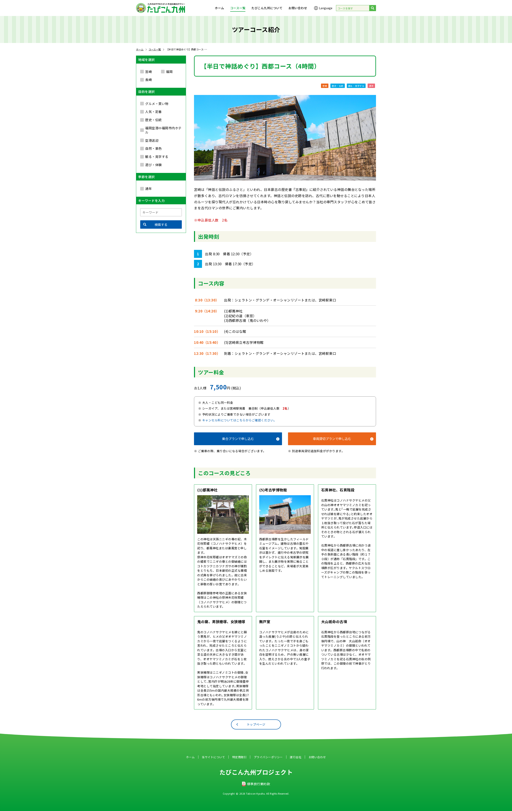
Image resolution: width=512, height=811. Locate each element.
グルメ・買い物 (156, 103)
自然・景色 (153, 148)
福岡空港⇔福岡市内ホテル (163, 130)
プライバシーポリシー (268, 757)
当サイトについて (213, 757)
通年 (371, 85)
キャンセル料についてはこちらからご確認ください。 (239, 420)
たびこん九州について (266, 8)
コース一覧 (238, 8)
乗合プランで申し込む (238, 438)
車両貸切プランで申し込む (332, 438)
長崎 (148, 79)
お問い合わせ (297, 8)
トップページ (256, 724)
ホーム (219, 8)
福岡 (169, 71)
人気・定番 (153, 111)
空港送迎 (151, 140)
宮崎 (324, 85)
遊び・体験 (153, 164)
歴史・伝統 (337, 85)
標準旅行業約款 (258, 783)
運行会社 (295, 757)
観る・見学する (356, 85)
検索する (161, 224)
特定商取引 (239, 757)
